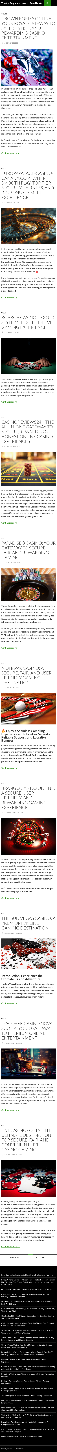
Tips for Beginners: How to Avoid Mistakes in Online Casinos (22, 3)
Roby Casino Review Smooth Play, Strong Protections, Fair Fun (27, 1275)
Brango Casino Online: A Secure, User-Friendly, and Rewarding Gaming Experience (28, 797)
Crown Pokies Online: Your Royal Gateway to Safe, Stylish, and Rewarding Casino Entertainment (28, 28)
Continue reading (10, 153)
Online (4, 14)
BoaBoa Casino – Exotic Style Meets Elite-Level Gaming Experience (28, 322)
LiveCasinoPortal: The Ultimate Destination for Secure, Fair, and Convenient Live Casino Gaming (27, 1139)
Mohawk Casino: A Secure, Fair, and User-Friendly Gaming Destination (27, 675)
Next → (45, 1257)
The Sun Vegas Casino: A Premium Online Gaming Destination (28, 923)
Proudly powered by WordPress (12, 1449)
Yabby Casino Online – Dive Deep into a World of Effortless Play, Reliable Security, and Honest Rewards (27, 1338)
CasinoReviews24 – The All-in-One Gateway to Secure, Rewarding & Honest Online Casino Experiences (27, 431)
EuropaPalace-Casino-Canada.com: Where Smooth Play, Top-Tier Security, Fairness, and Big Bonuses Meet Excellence (27, 185)
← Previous (13, 1257)
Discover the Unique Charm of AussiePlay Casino (21, 1436)
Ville (3, 169)
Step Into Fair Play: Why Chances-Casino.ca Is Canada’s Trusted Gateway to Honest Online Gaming (27, 1331)
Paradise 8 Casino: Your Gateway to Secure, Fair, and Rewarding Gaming (28, 550)
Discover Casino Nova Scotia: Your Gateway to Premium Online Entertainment (26, 1031)
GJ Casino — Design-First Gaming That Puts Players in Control (26, 1289)
